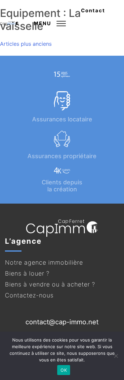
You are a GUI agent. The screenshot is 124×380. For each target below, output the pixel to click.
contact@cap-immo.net (62, 322)
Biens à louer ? (27, 273)
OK (64, 370)
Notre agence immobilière (44, 262)
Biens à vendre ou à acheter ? (50, 284)
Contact (93, 10)
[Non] (115, 355)
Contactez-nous (29, 295)
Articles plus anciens (26, 43)
